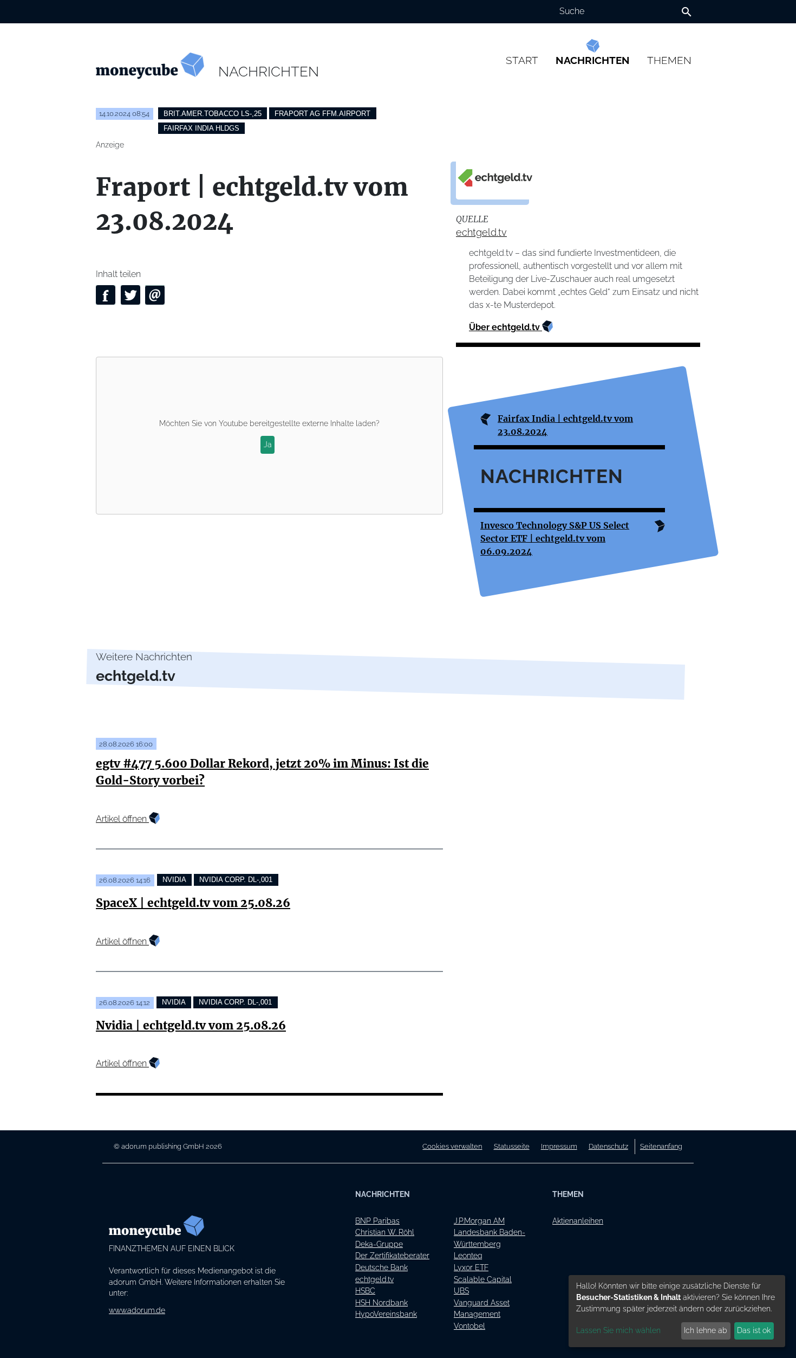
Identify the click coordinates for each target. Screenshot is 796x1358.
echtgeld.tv (481, 232)
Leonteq (468, 1255)
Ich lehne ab (705, 1330)
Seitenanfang (661, 1146)
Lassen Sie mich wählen (618, 1330)
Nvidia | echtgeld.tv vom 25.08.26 (191, 1026)
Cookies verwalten (452, 1146)
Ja (268, 444)
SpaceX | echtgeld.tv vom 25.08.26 (193, 903)
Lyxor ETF (471, 1267)
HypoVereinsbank (386, 1313)
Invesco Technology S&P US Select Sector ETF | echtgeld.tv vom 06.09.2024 (554, 538)
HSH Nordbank (381, 1302)
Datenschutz (608, 1146)
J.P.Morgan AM (479, 1220)
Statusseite (512, 1146)
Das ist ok (754, 1330)
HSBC (365, 1290)
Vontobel (469, 1325)
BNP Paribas (377, 1220)
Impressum (559, 1146)
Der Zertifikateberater (392, 1255)
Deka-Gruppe (379, 1243)
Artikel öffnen (122, 819)
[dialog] (677, 1311)
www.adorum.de (137, 1310)
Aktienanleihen (577, 1220)
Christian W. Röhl (384, 1232)
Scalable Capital (483, 1279)
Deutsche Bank (381, 1267)
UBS (461, 1290)
